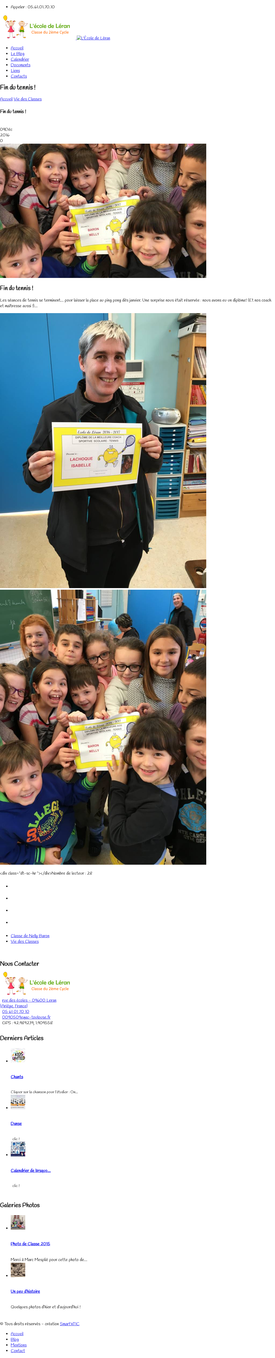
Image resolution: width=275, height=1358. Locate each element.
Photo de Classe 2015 (30, 1244)
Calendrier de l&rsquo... (31, 1171)
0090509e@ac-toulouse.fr (26, 1017)
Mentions (19, 1345)
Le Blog (17, 54)
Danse (16, 1124)
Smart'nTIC (69, 1324)
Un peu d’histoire (25, 1291)
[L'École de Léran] (55, 38)
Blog (15, 1339)
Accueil (17, 48)
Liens (15, 71)
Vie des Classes (28, 99)
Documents (20, 65)
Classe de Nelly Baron (30, 936)
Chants (17, 1077)
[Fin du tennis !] (103, 277)
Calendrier (20, 59)
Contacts (19, 76)
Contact (18, 1351)
